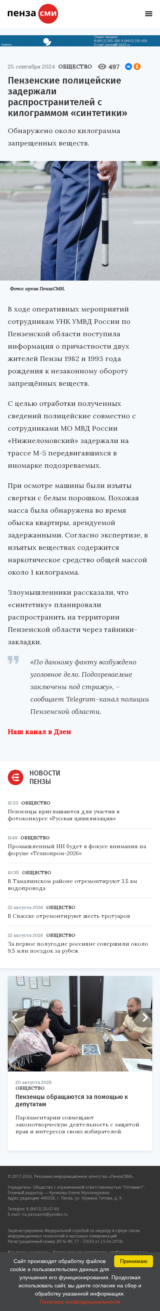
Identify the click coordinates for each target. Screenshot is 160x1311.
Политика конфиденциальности (80, 1302)
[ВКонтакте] (128, 66)
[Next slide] (142, 1017)
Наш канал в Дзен (39, 731)
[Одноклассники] (137, 66)
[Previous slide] (17, 1017)
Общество (75, 66)
